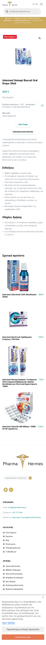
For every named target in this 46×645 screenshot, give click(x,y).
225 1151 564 (17, 512)
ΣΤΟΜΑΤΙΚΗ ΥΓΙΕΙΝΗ (20, 18)
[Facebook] (6, 490)
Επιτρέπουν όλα (23, 637)
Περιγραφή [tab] (23, 125)
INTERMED (6, 107)
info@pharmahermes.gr (17, 507)
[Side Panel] (41, 4)
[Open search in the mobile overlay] (23, 11)
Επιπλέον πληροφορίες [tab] (23, 132)
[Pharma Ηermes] (9, 4)
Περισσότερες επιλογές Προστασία (23, 629)
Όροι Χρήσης (8, 622)
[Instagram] (11, 490)
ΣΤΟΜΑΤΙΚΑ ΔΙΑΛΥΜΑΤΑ (21, 20)
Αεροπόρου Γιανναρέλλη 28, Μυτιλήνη (26, 517)
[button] (40, 38)
